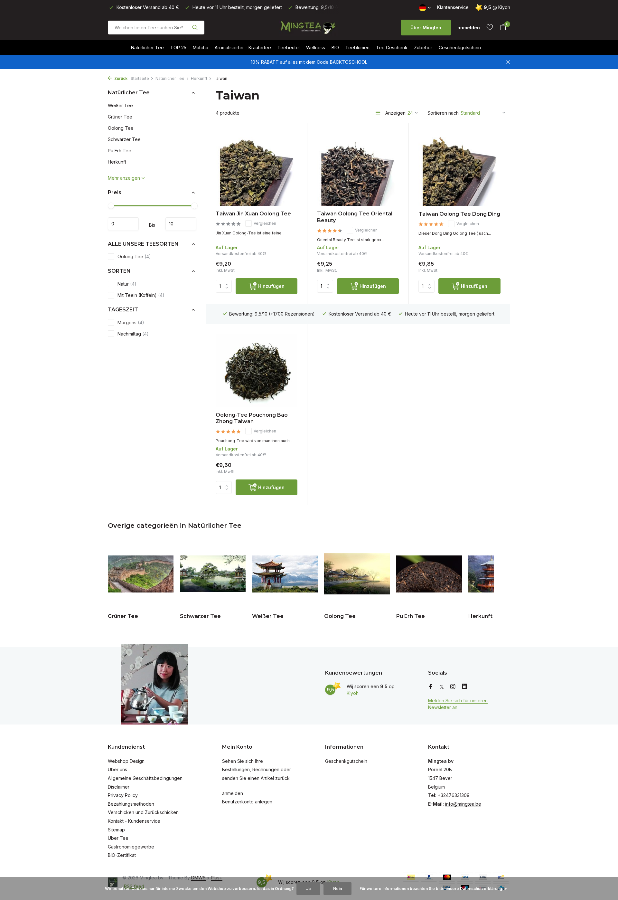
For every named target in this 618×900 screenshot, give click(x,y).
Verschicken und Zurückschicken (143, 812)
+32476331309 (454, 795)
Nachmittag (133, 333)
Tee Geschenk (391, 47)
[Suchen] (195, 27)
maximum (180, 223)
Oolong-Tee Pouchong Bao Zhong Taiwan (252, 418)
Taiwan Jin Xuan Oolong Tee (253, 214)
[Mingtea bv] (308, 27)
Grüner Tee (120, 116)
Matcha (200, 47)
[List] (377, 113)
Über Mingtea (425, 27)
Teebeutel (288, 47)
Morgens (130, 322)
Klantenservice (453, 7)
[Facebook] (430, 687)
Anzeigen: (396, 113)
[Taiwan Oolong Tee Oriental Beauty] (358, 169)
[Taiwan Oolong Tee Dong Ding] (459, 169)
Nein (337, 888)
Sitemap (116, 829)
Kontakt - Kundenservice (134, 821)
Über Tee (118, 838)
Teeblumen (357, 47)
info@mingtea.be (463, 804)
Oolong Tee (121, 128)
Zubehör (423, 47)
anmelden (232, 793)
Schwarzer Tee (124, 139)
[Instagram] (452, 687)
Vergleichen (265, 223)
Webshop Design (126, 761)
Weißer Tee (120, 105)
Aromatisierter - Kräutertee (243, 47)
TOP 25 (178, 47)
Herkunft (199, 78)
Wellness (315, 47)
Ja (308, 888)
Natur (126, 284)
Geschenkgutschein (460, 47)
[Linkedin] (464, 687)
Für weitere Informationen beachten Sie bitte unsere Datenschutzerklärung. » (433, 888)
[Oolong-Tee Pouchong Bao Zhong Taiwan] (256, 370)
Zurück (120, 78)
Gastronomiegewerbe (131, 846)
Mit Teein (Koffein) (140, 295)
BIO (335, 47)
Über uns (117, 769)
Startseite (140, 78)
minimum (123, 223)
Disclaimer (118, 787)
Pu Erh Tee (119, 150)
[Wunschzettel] (489, 27)
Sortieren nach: (443, 113)
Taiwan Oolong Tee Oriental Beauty (354, 217)
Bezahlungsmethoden (131, 804)
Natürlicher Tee (147, 47)
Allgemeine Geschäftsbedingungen (145, 778)
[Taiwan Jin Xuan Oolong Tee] (256, 169)
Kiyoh (504, 7)
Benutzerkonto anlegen (247, 801)
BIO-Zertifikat (122, 855)
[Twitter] (442, 687)
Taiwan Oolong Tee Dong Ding (459, 214)
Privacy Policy (123, 795)
